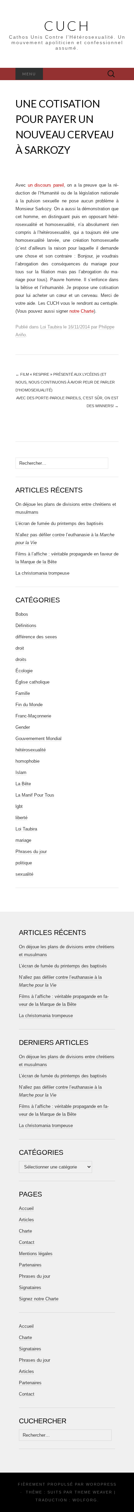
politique (23, 862)
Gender (22, 727)
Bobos (21, 614)
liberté (21, 817)
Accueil (26, 1208)
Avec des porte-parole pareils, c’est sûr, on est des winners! (67, 402)
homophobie (27, 761)
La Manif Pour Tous (34, 795)
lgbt (19, 806)
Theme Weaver (93, 1492)
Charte (25, 1231)
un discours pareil (46, 185)
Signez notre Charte (38, 1298)
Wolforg (84, 1500)
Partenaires (30, 1264)
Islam (20, 772)
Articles (26, 1219)
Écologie (24, 670)
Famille (22, 693)
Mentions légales (36, 1253)
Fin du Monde (29, 704)
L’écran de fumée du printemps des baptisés (59, 523)
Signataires (30, 1287)
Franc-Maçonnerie (33, 715)
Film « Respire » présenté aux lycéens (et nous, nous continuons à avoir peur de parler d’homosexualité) (65, 382)
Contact (26, 1242)
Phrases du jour (31, 851)
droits (20, 659)
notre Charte (81, 311)
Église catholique (32, 682)
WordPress (101, 1484)
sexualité (24, 874)
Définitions (25, 625)
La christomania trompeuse (42, 573)
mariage (23, 840)
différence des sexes (36, 636)
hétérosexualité (30, 749)
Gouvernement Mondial (38, 738)
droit (19, 648)
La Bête (23, 783)
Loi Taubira (51, 326)
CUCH (67, 25)
